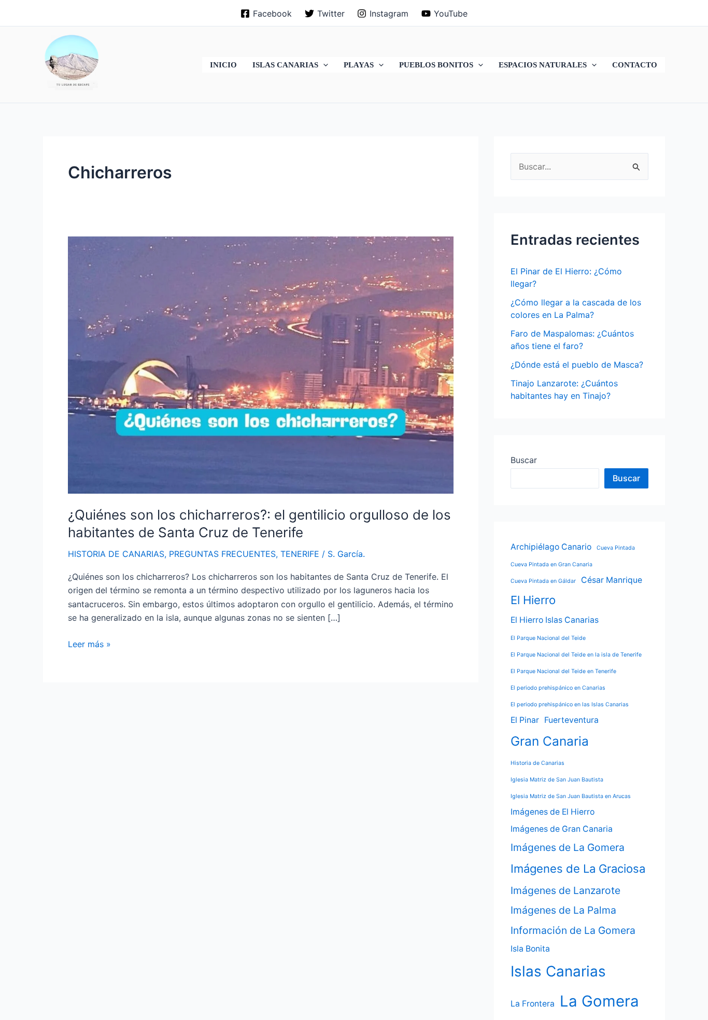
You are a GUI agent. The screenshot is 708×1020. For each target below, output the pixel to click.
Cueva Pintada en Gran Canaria (551, 564)
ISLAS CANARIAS (285, 65)
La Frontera (533, 1004)
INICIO (223, 65)
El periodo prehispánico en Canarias (558, 687)
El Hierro (533, 600)
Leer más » (89, 644)
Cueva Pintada (616, 547)
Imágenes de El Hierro (552, 812)
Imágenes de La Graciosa (578, 868)
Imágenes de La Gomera (568, 847)
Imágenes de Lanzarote (565, 890)
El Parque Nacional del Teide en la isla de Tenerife (576, 654)
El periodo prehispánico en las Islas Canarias (570, 704)
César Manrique (611, 580)
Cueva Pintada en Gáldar (543, 581)
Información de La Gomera (573, 930)
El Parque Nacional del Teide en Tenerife (563, 671)
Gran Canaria (550, 741)
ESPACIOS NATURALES (543, 65)
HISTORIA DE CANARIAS (116, 554)
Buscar (524, 460)
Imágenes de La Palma (563, 910)
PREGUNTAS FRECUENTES (222, 554)
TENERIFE (299, 554)
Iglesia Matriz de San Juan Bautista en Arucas (571, 796)
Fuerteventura (571, 720)
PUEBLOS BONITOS (436, 65)
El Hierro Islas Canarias (555, 620)
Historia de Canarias (537, 763)
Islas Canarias (558, 971)
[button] (323, 65)
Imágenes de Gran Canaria (562, 829)
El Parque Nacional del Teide (548, 638)
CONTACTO (634, 65)
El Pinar (525, 720)
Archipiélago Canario (551, 547)
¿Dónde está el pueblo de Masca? (577, 364)
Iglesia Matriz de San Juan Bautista (557, 780)
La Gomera (599, 1001)
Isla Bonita (530, 949)
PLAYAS (359, 65)
